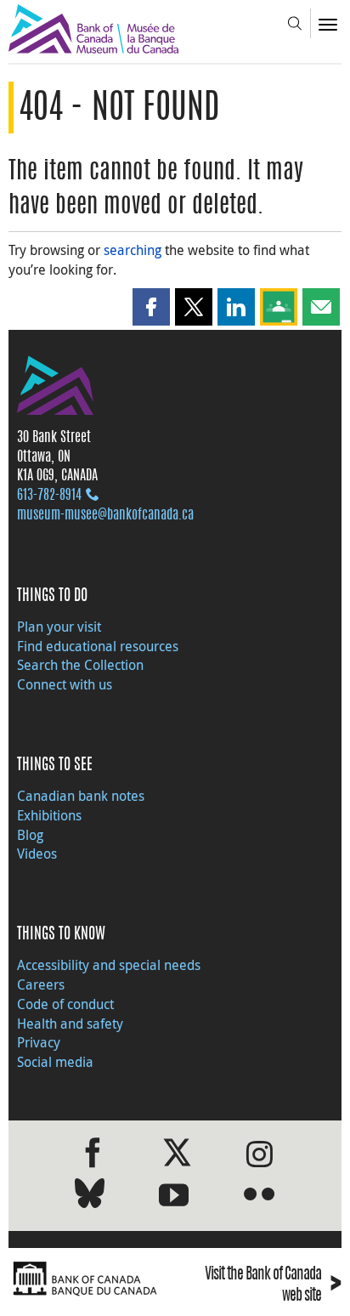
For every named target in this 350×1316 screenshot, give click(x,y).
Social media (55, 1061)
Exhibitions (49, 815)
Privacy (38, 1042)
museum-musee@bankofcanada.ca (105, 515)
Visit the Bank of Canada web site (273, 1286)
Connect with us (64, 684)
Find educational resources (97, 646)
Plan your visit (59, 626)
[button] (151, 307)
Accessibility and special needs (108, 965)
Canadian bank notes (80, 795)
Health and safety (70, 1023)
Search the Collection (80, 664)
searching (132, 250)
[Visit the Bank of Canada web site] (87, 1279)
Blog (30, 834)
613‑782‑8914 (49, 495)
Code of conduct (65, 1004)
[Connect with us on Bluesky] (89, 1197)
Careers (41, 984)
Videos (37, 853)
